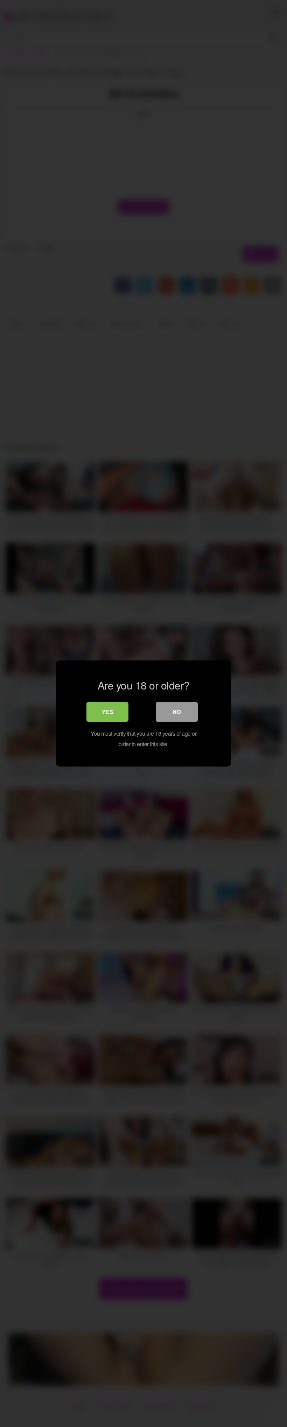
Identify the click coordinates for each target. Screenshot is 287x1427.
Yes (107, 712)
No (177, 712)
